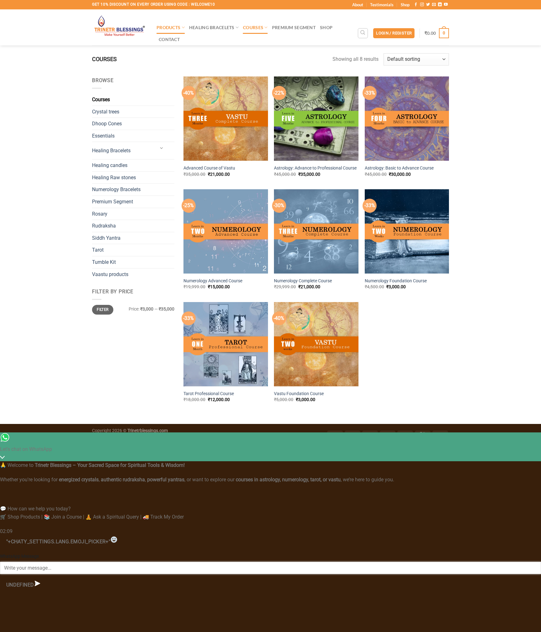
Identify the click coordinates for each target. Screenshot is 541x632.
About (357, 4)
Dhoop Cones (107, 124)
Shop (405, 4)
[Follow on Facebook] (416, 5)
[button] (394, 33)
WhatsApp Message (19, 556)
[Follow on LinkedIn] (440, 5)
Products (168, 27)
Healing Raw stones (114, 177)
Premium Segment (294, 27)
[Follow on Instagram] (422, 5)
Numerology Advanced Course (212, 281)
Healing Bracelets (211, 27)
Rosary (99, 214)
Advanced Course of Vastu (209, 168)
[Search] (363, 33)
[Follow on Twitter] (428, 5)
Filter (102, 309)
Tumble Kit (104, 262)
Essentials (103, 136)
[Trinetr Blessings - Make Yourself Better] (119, 27)
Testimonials (382, 4)
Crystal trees (105, 112)
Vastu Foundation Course (299, 393)
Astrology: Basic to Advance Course (399, 168)
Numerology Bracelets (116, 189)
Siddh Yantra (106, 238)
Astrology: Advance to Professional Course (315, 168)
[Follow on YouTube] (446, 5)
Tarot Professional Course (208, 393)
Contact (169, 39)
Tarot (98, 250)
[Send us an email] (434, 5)
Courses (253, 27)
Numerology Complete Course (303, 281)
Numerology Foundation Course (396, 281)
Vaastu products (110, 274)
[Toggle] (161, 148)
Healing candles (109, 165)
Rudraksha (104, 226)
